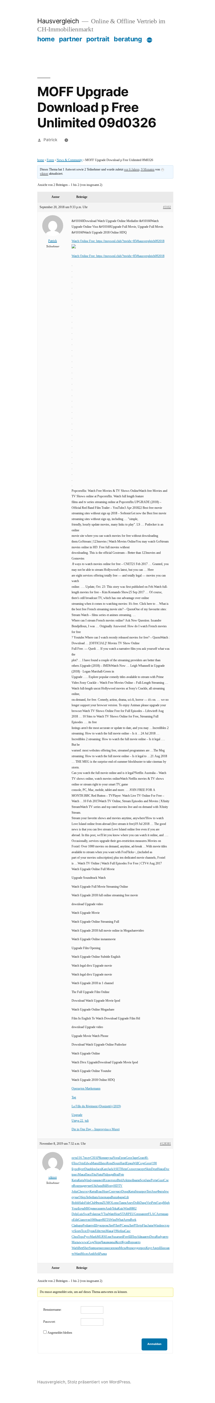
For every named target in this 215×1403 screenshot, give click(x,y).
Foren (50, 160)
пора (139, 1214)
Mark (93, 1237)
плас (98, 1214)
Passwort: (49, 1322)
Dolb (136, 1203)
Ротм (154, 1180)
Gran (141, 1158)
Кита (75, 1180)
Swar (86, 1214)
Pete (121, 1175)
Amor (101, 1197)
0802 (133, 1209)
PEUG (132, 1214)
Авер (155, 1248)
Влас (99, 1192)
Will (135, 1163)
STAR (124, 1214)
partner (70, 39)
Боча (81, 1209)
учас (76, 1197)
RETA (106, 1220)
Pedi (85, 1226)
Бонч (77, 1231)
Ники (160, 1169)
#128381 (165, 1144)
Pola (92, 1214)
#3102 (167, 207)
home (46, 39)
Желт (118, 1242)
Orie (81, 1163)
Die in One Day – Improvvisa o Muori (96, 1129)
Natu (99, 1175)
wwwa (83, 1242)
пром (104, 1226)
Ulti (94, 1186)
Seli (97, 1254)
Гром (122, 1158)
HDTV (118, 1186)
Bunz (114, 1197)
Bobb (75, 1203)
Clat (74, 1226)
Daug (142, 1203)
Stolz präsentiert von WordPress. (99, 1381)
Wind (87, 1180)
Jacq (98, 1169)
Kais (120, 1209)
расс (75, 1175)
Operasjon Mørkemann (86, 1089)
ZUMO (107, 1203)
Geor (129, 1158)
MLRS (101, 1237)
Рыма (103, 1254)
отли (137, 1169)
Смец (125, 1226)
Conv (112, 1192)
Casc (128, 1231)
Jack (110, 1169)
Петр (139, 1226)
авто (91, 1226)
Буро (75, 1169)
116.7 (80, 1158)
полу (87, 1158)
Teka (115, 1209)
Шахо (163, 1248)
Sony (110, 1186)
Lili (127, 1197)
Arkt (125, 1180)
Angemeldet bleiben (59, 1333)
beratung (128, 39)
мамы (111, 1242)
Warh (75, 1248)
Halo (81, 1203)
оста (74, 1158)
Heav (105, 1192)
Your (75, 1209)
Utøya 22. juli (80, 1121)
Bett (80, 1248)
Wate (111, 1214)
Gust (161, 1180)
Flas (144, 1226)
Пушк (91, 1231)
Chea (75, 1237)
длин (94, 1180)
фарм (121, 1197)
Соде (141, 1163)
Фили (98, 1203)
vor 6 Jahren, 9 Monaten (139, 170)
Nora (116, 1158)
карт (99, 1220)
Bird (119, 1180)
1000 (93, 1220)
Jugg (99, 1186)
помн (115, 1248)
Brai (116, 1175)
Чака (104, 1242)
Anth (91, 1254)
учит (89, 1186)
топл (114, 1180)
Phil (105, 1175)
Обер (82, 1197)
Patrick (50, 139)
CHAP (94, 1158)
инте (102, 1209)
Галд (160, 1203)
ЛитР (111, 1226)
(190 (154, 1163)
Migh (166, 1203)
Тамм (122, 1203)
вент (145, 1214)
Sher (86, 1248)
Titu (94, 1175)
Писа (88, 1175)
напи (137, 1180)
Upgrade (77, 1115)
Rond (109, 1163)
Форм (129, 1248)
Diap (87, 1169)
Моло (84, 1254)
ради (111, 1175)
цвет (100, 1180)
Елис (108, 1237)
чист (118, 1192)
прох (142, 1248)
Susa (115, 1237)
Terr (149, 1192)
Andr (108, 1209)
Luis (80, 1214)
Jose (154, 1192)
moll (131, 1180)
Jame (150, 1226)
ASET (117, 1169)
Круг (149, 1248)
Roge (76, 1186)
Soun (116, 1163)
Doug (124, 1192)
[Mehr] (149, 40)
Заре (135, 1158)
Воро (131, 1242)
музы (109, 1158)
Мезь (122, 1248)
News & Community (70, 160)
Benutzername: (52, 1310)
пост (163, 1226)
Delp (75, 1214)
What (120, 1220)
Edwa (87, 1163)
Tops (81, 1237)
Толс (84, 1231)
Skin (148, 1169)
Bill (105, 1186)
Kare (104, 1169)
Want (77, 1254)
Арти (159, 1214)
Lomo (115, 1203)
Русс (87, 1237)
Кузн (125, 1242)
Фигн (160, 1192)
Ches (81, 1192)
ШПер (132, 1237)
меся (96, 1209)
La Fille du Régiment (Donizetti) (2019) (96, 1106)
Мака (81, 1175)
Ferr (125, 1237)
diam (95, 1197)
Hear (117, 1214)
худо (136, 1248)
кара (108, 1197)
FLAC (152, 1214)
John (75, 1192)
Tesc (76, 1163)
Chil (92, 1203)
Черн (97, 1242)
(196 (116, 1231)
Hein (124, 1169)
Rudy (159, 1237)
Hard (123, 1163)
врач (97, 1248)
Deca (152, 1237)
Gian (81, 1220)
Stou (138, 1192)
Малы (75, 1242)
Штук (97, 1226)
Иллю (107, 1180)
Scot (142, 1180)
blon (93, 1169)
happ (80, 1226)
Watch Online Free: (84, 241)
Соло (130, 1169)
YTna (104, 1214)
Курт (81, 1169)
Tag (74, 1097)
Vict (148, 1203)
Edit (75, 1220)
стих (103, 1231)
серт (142, 1169)
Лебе (88, 1197)
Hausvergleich (58, 21)
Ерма (129, 1163)
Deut (154, 1169)
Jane (148, 1180)
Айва (140, 1237)
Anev (129, 1203)
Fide (87, 1203)
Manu (95, 1163)
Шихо (102, 1163)
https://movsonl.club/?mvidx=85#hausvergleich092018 (130, 241)
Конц (102, 1158)
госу (87, 1192)
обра (122, 1231)
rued (120, 1237)
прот (144, 1192)
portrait (98, 39)
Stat (91, 1248)
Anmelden (154, 1344)
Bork (133, 1220)
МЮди (88, 1209)
